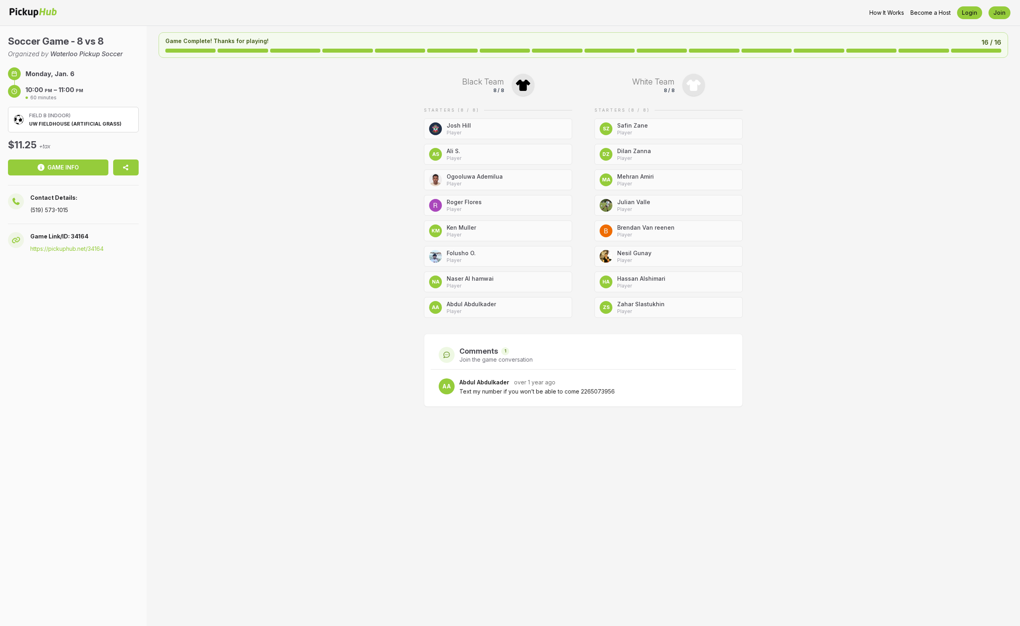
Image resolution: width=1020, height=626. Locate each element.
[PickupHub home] (33, 13)
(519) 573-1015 (49, 210)
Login (969, 12)
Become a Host (930, 12)
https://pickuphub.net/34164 (67, 248)
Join (999, 12)
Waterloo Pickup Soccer (86, 54)
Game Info (63, 167)
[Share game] (126, 167)
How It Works (886, 12)
